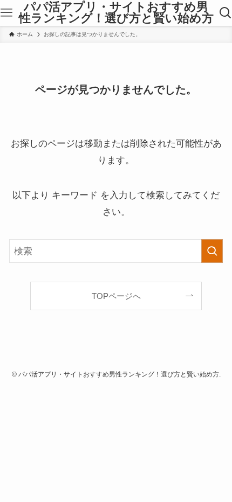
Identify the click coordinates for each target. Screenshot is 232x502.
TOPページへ (116, 296)
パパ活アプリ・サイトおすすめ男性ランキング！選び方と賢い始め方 (116, 13)
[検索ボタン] (225, 13)
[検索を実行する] (212, 251)
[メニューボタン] (6, 13)
